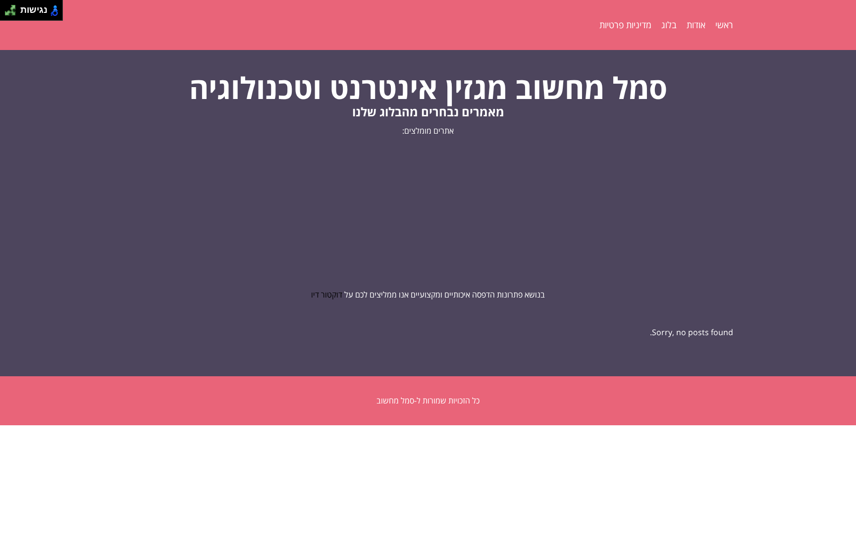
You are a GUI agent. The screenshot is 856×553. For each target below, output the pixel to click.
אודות (696, 25)
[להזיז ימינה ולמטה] (13, 13)
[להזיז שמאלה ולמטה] (7, 13)
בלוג (669, 25)
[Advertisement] (428, 213)
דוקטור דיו (326, 294)
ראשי (724, 25)
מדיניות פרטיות (625, 25)
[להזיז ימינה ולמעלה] (13, 7)
